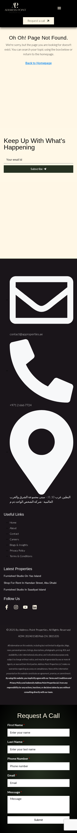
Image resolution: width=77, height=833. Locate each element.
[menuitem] (69, 8)
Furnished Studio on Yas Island (22, 575)
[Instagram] (16, 607)
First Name (15, 725)
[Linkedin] (34, 607)
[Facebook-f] (6, 607)
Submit (38, 820)
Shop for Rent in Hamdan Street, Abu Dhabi (30, 582)
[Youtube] (25, 607)
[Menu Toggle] (59, 8)
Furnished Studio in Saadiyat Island (25, 589)
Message (13, 792)
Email (11, 775)
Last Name (14, 741)
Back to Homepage (38, 63)
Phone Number (17, 758)
